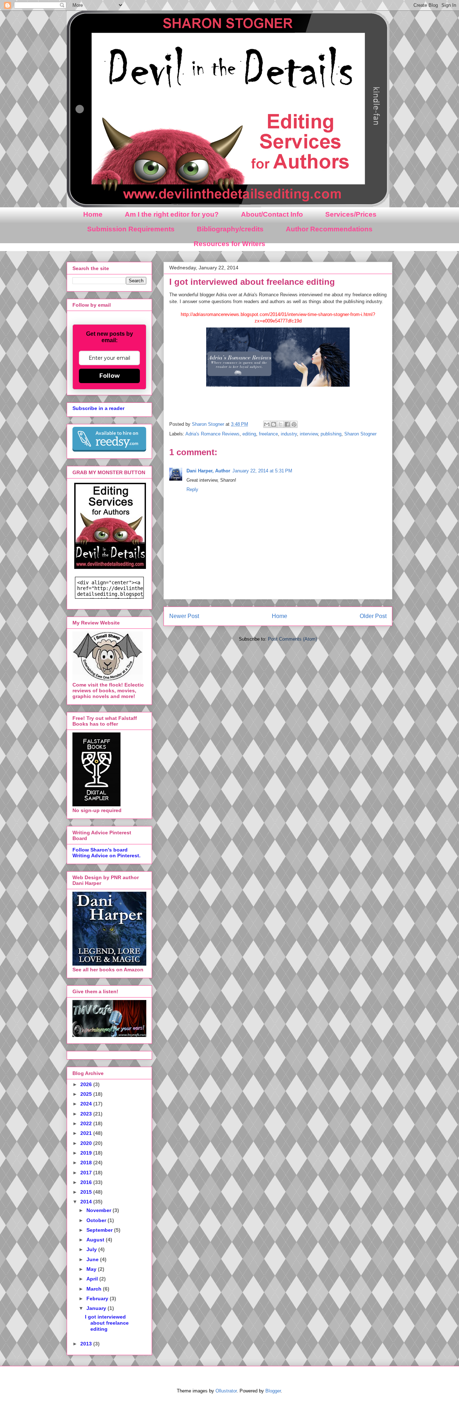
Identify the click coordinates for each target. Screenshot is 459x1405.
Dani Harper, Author (208, 470)
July (92, 1249)
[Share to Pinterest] (294, 424)
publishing (331, 434)
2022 (86, 1123)
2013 (86, 1344)
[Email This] (266, 424)
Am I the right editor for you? (172, 214)
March (94, 1289)
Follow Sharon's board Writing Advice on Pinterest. (106, 852)
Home (93, 214)
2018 (86, 1162)
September (100, 1230)
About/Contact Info (272, 214)
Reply (192, 489)
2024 (86, 1104)
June (93, 1259)
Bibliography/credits (230, 229)
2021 (86, 1133)
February (98, 1298)
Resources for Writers (229, 243)
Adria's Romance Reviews (212, 434)
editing (249, 434)
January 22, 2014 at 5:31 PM (262, 470)
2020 (86, 1143)
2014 (86, 1201)
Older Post (373, 616)
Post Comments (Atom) (292, 639)
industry (289, 434)
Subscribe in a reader (98, 408)
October (97, 1220)
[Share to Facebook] (287, 424)
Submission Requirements (131, 229)
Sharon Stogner (360, 434)
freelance (268, 434)
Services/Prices (351, 214)
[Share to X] (280, 424)
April (92, 1279)
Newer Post (184, 616)
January (97, 1308)
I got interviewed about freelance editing (107, 1323)
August (96, 1240)
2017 (86, 1172)
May (92, 1269)
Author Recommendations (329, 229)
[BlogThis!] (273, 424)
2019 (86, 1153)
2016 (86, 1182)
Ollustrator (226, 1391)
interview (309, 434)
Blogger (273, 1391)
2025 (86, 1094)
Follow (109, 375)
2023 (86, 1114)
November (99, 1210)
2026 (86, 1084)
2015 (86, 1192)
